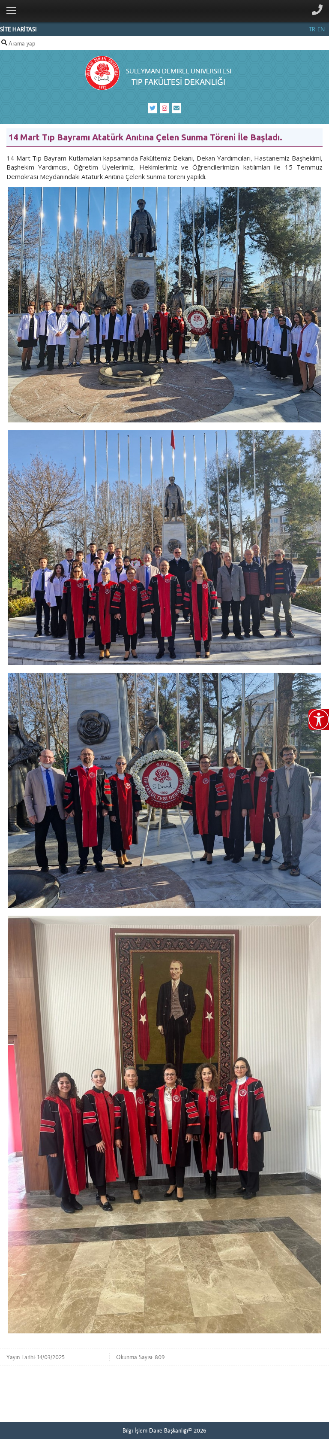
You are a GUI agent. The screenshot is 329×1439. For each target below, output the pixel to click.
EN (321, 29)
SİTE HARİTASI (18, 29)
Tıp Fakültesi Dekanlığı (178, 81)
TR (312, 29)
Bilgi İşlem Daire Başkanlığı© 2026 (164, 1430)
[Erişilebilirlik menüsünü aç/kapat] (318, 719)
